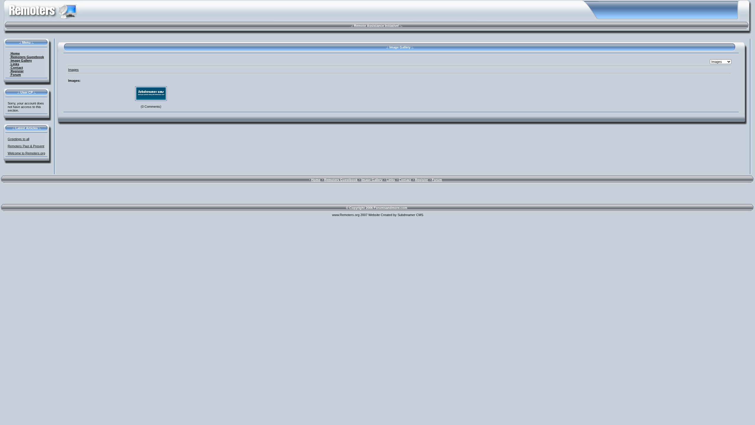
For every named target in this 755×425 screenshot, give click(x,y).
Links (14, 64)
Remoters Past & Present (26, 146)
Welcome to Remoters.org (26, 153)
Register (17, 71)
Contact (16, 67)
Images (73, 69)
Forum (15, 74)
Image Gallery (21, 60)
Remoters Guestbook (27, 57)
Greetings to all (18, 139)
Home (15, 53)
